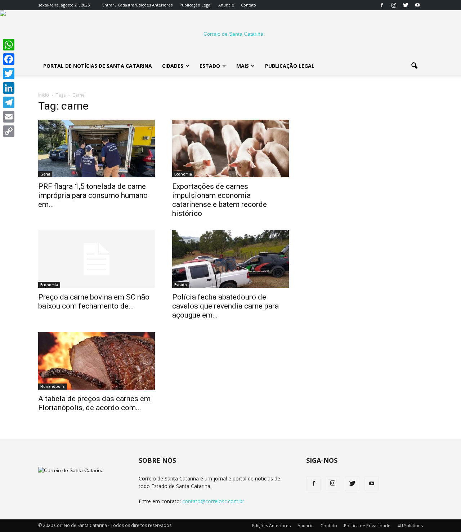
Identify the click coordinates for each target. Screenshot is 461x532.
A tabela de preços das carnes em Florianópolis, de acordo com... (94, 403)
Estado (210, 65)
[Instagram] (393, 5)
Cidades (172, 65)
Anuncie (226, 5)
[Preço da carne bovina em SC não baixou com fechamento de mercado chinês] (96, 259)
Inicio (43, 95)
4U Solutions (410, 526)
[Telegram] (8, 102)
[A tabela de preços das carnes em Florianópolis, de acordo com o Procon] (96, 361)
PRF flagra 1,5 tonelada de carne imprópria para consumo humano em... (93, 195)
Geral (45, 174)
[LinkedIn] (8, 88)
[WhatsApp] (8, 44)
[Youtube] (417, 5)
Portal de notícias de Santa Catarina (97, 65)
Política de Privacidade (367, 526)
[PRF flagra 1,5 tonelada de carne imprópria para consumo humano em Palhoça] (96, 148)
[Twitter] (405, 5)
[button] (414, 66)
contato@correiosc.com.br (213, 501)
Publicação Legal (195, 5)
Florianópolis (52, 386)
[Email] (8, 117)
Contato (248, 5)
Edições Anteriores (154, 5)
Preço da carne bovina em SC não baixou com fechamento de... (93, 301)
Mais (242, 65)
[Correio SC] (230, 33)
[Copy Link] (8, 131)
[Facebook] (381, 5)
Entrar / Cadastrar (119, 5)
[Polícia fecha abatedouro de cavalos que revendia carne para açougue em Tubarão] (230, 259)
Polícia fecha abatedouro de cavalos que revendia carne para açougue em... (225, 306)
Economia (183, 174)
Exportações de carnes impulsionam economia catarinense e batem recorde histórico (219, 200)
